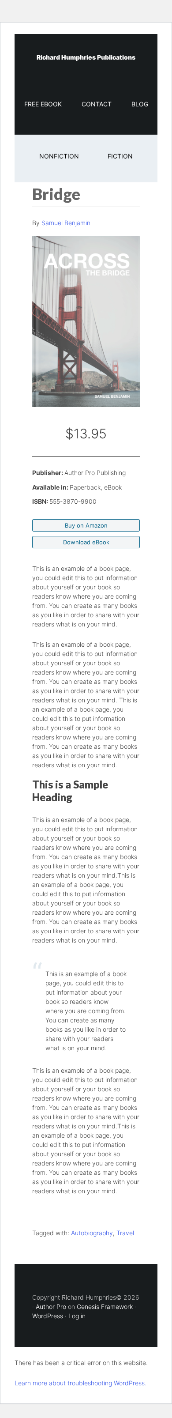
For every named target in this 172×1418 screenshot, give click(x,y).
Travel (125, 1233)
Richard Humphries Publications (86, 57)
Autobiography (92, 1233)
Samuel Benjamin (65, 222)
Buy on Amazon (86, 525)
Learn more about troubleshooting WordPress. (80, 1383)
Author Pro (51, 1306)
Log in (77, 1316)
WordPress (47, 1316)
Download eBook (86, 542)
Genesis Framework (105, 1306)
